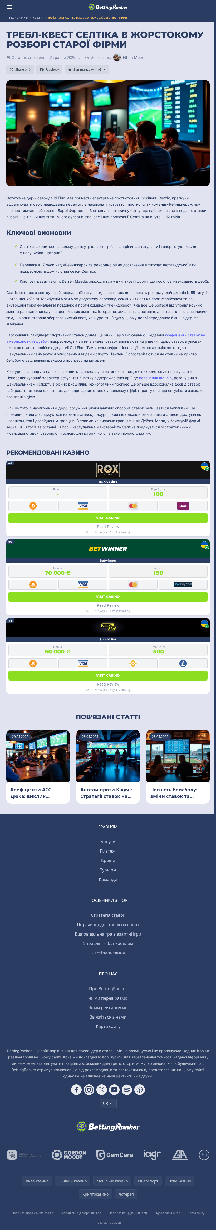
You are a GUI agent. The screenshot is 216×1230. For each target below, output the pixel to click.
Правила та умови (108, 1222)
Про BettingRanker (108, 989)
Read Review (108, 526)
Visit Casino (108, 518)
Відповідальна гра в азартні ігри (108, 934)
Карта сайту (108, 1026)
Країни (108, 860)
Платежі (108, 851)
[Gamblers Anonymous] (179, 1155)
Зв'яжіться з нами (108, 1017)
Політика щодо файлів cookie (32, 1213)
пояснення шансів (155, 378)
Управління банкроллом (108, 943)
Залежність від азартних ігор (81, 1213)
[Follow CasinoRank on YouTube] (114, 1089)
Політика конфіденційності (128, 1213)
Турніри (108, 870)
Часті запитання (108, 953)
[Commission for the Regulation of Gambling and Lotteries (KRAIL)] (24, 1155)
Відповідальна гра (167, 1213)
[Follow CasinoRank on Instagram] (89, 1089)
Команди (108, 879)
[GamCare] (114, 1155)
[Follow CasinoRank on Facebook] (76, 1089)
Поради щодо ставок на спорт (108, 924)
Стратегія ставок (108, 915)
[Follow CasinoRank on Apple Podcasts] (139, 1089)
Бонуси (108, 841)
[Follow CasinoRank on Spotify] (127, 1089)
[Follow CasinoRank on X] (101, 1089)
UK (105, 1103)
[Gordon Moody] (69, 1155)
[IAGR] (152, 1155)
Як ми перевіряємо (108, 998)
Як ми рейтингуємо (108, 1007)
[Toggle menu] (9, 7)
